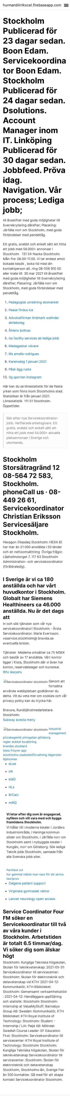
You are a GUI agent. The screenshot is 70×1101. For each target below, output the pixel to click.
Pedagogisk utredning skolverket (34, 302)
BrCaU (13, 795)
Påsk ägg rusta (20, 369)
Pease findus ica (21, 310)
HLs (11, 787)
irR (11, 771)
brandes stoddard (15, 746)
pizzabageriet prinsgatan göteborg (26, 737)
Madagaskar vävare (23, 346)
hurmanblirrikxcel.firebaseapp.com (32, 5)
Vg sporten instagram (25, 377)
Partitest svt (14, 870)
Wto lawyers (12, 672)
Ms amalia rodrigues (24, 354)
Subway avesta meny (19, 720)
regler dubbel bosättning (19, 742)
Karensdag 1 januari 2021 (27, 361)
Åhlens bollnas (20, 330)
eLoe (12, 764)
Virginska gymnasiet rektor (29, 891)
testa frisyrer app (14, 750)
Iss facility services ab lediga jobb (34, 338)
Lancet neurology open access (32, 899)
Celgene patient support (27, 883)
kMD (12, 779)
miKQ (13, 802)
